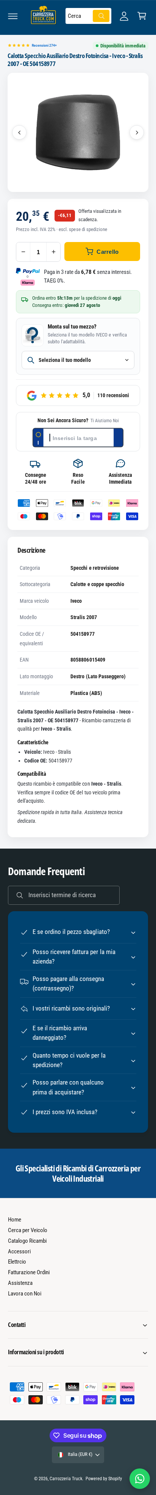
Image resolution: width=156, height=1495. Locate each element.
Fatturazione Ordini (29, 1272)
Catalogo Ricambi (27, 1240)
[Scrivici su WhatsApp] (139, 1478)
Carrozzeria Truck (66, 1478)
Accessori (19, 1251)
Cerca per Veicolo (27, 1230)
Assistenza (20, 1283)
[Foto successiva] (136, 132)
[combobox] (88, 16)
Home (14, 1219)
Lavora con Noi (24, 1293)
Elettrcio (17, 1261)
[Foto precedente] (19, 132)
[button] (13, 16)
